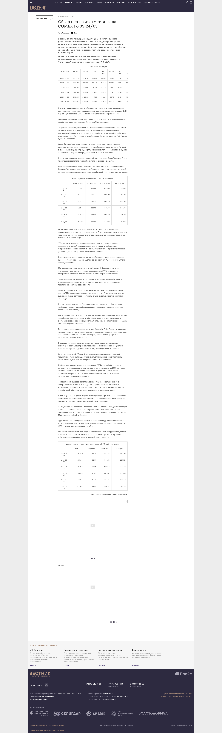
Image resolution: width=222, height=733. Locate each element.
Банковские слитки (152, 2)
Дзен (76, 33)
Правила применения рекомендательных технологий (47, 730)
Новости (58, 2)
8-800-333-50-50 (137, 685)
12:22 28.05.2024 (63, 16)
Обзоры (79, 2)
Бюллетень (109, 2)
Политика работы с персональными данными (44, 728)
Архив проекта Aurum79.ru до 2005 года (176, 696)
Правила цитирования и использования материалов (47, 725)
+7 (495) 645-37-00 (93, 684)
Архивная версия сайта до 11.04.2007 (177, 694)
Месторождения (134, 2)
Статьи (99, 2)
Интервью (89, 2)
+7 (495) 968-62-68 (115, 685)
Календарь (121, 2)
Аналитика (69, 2)
